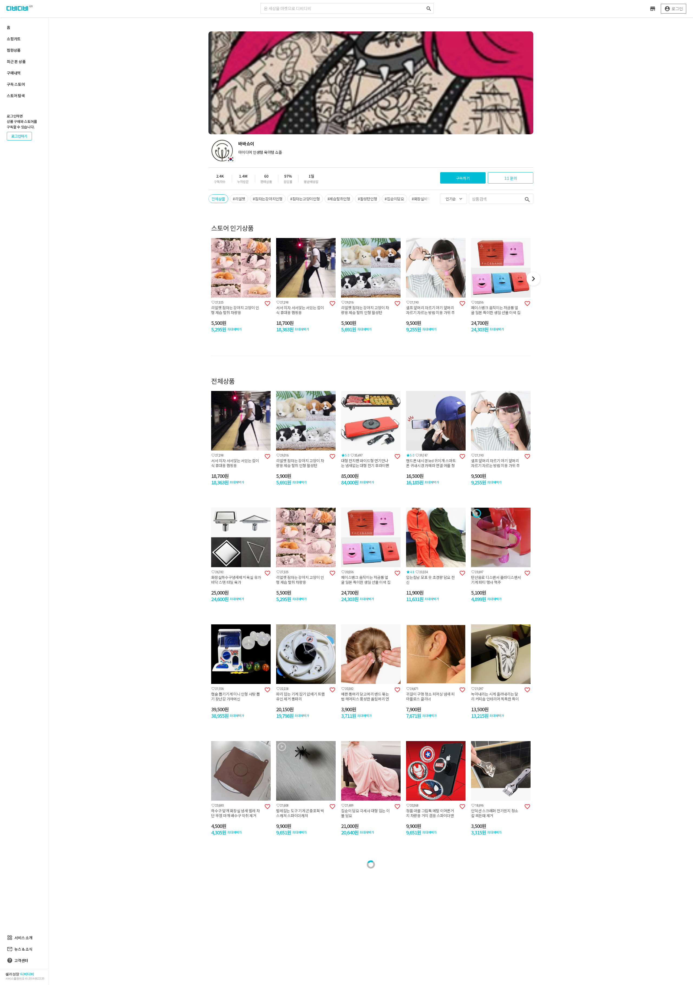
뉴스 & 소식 (19, 949)
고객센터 (17, 960)
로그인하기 (19, 136)
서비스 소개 (19, 938)
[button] (208, 279)
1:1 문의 (510, 178)
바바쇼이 (246, 143)
